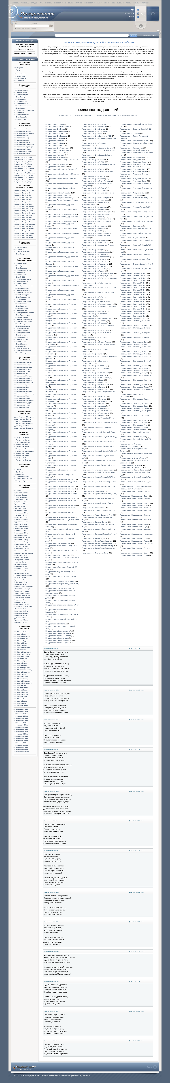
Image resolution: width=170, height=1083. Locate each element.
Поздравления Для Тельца (55, 153)
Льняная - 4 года (20, 497)
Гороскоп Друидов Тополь (24, 233)
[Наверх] (152, 1067)
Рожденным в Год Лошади (24, 168)
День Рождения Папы (22, 426)
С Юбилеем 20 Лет (21, 716)
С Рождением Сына (21, 453)
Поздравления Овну (21, 129)
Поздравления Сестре (22, 405)
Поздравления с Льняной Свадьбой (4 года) (98, 503)
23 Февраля (18, 68)
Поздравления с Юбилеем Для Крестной (135, 361)
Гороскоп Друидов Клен (23, 215)
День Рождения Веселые (23, 428)
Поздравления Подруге (23, 403)
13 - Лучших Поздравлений (127, 115)
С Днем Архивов (20, 266)
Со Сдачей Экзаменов (22, 251)
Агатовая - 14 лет (20, 524)
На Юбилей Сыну (20, 696)
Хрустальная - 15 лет (21, 526)
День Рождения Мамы (22, 421)
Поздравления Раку (21, 135)
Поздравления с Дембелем (55, 624)
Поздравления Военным (54, 124)
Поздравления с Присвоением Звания (134, 164)
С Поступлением (20, 247)
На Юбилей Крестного (22, 652)
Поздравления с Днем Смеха (93, 354)
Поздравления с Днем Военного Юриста (97, 148)
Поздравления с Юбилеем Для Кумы (134, 368)
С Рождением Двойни (22, 444)
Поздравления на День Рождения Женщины (62, 174)
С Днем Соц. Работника (23, 321)
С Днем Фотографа (21, 339)
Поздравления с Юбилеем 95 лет (132, 318)
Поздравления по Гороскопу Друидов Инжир (62, 233)
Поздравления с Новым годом (93, 539)
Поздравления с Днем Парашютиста (96, 257)
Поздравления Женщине (23, 376)
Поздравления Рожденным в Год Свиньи (60, 508)
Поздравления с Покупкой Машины (133, 150)
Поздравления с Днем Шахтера (94, 406)
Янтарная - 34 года (21, 568)
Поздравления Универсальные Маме (134, 524)
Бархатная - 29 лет (21, 557)
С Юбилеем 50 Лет (21, 729)
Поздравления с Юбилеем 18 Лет (132, 281)
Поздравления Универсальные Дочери (134, 503)
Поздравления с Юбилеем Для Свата (134, 404)
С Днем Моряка (20, 299)
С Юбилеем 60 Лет (21, 734)
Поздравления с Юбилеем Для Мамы (134, 370)
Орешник (24, 224)
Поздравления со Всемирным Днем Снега (136, 453)
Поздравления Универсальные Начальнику (136, 534)
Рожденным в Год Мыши (23, 170)
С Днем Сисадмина (21, 324)
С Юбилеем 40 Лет (21, 725)
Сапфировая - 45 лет (22, 593)
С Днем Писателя (20, 306)
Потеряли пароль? (30, 28)
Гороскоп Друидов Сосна (23, 231)
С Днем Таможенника (22, 330)
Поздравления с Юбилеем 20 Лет (132, 283)
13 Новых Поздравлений (82, 115)
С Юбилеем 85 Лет (21, 745)
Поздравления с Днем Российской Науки (97, 318)
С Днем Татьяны (20, 119)
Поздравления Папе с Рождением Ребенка (61, 200)
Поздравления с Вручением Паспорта (59, 581)
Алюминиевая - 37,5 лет (23, 575)
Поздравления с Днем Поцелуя (94, 269)
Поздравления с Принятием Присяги (134, 162)
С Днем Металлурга (21, 295)
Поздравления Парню (22, 398)
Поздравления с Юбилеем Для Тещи (134, 427)
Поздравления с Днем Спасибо (94, 366)
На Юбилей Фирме (21, 705)
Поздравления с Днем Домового (94, 190)
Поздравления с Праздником (131, 160)
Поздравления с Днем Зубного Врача (96, 198)
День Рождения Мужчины (23, 423)
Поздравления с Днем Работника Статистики (99, 288)
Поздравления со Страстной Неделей (134, 486)
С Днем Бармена (20, 268)
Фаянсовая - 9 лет (20, 510)
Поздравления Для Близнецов (57, 127)
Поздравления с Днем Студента (94, 375)
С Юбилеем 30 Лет (21, 720)
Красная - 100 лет (20, 622)
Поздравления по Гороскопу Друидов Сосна (62, 285)
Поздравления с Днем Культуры (94, 228)
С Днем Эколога (20, 346)
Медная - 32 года (20, 564)
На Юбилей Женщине (22, 647)
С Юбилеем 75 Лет (21, 740)
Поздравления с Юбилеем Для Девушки (135, 328)
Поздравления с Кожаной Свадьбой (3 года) (98, 472)
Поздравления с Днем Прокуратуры (95, 276)
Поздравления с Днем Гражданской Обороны (99, 172)
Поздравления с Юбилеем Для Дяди (134, 344)
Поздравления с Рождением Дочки (133, 181)
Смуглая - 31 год (20, 562)
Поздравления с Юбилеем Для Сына (134, 420)
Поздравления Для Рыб (54, 146)
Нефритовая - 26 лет (21, 551)
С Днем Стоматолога (22, 326)
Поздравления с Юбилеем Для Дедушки (135, 333)
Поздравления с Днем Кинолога (94, 209)
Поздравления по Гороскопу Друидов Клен (61, 252)
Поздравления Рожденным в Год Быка (59, 479)
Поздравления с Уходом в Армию (132, 238)
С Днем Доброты (20, 101)
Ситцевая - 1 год (20, 490)
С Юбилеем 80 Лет (21, 743)
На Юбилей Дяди (20, 643)
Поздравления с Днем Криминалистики (97, 219)
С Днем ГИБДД (19, 277)
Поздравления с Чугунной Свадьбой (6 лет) (136, 264)
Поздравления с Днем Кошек (93, 217)
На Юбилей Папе (20, 674)
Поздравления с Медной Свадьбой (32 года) (98, 510)
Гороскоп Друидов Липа (23, 217)
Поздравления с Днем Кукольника (94, 226)
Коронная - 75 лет (20, 615)
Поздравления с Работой (129, 167)
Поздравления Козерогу (23, 149)
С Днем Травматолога (22, 333)
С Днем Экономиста (21, 348)
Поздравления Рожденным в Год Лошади (61, 494)
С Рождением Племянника (24, 449)
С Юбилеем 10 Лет (21, 709)
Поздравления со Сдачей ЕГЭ (131, 468)
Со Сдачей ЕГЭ (19, 249)
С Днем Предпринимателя (24, 312)
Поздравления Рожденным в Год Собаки (60, 513)
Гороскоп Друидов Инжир (24, 206)
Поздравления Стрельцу (23, 147)
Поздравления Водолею (23, 151)
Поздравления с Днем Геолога (93, 160)
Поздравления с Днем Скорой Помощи (96, 342)
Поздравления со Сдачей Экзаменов (134, 470)
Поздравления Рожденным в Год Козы (59, 489)
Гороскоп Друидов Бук (22, 193)
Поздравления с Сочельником (131, 226)
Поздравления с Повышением (131, 148)
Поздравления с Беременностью (57, 543)
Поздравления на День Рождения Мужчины (61, 183)
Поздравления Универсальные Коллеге (135, 515)
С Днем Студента (20, 254)
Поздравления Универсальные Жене (134, 508)
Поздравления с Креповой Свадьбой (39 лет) (99, 486)
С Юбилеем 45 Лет (21, 727)
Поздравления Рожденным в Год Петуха (60, 505)
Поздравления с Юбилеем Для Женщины (135, 347)
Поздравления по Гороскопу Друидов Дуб (61, 221)
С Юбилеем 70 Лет (21, 738)
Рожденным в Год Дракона (24, 159)
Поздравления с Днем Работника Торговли (98, 292)
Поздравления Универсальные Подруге (135, 548)
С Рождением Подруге (22, 460)
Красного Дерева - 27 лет (23, 553)
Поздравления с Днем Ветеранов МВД (96, 136)
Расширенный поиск (149, 35)
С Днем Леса (19, 112)
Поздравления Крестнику (23, 382)
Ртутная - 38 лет (20, 577)
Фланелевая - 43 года (22, 589)
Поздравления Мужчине (23, 391)
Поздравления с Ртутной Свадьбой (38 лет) (136, 202)
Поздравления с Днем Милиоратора (95, 243)
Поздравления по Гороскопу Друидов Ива (61, 228)
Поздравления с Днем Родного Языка (96, 302)
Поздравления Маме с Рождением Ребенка (61, 160)
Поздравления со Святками (130, 465)
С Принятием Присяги (22, 476)
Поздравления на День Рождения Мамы (60, 179)
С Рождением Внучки (22, 440)
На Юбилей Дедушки (22, 636)
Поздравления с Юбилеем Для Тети (133, 425)
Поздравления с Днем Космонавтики (96, 214)
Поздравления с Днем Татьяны (93, 387)
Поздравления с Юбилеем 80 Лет (132, 311)
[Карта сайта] (131, 17)
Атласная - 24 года (21, 546)
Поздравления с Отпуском (130, 134)
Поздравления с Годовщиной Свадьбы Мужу (62, 605)
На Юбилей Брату (20, 634)
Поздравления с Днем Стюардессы (95, 378)
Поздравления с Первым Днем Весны (134, 141)
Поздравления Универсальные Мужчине (135, 529)
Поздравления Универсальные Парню (134, 541)
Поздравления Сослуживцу (130, 489)
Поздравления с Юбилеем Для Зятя (133, 354)
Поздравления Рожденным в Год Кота (59, 491)
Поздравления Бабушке (23, 362)
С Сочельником (20, 78)
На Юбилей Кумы (20, 661)
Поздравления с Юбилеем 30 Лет (132, 288)
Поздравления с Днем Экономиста (95, 411)
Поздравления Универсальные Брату (134, 496)
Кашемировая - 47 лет (22, 595)
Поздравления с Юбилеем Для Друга (134, 342)
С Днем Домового (21, 103)
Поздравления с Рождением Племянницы (136, 188)
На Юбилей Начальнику (23, 670)
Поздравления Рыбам (22, 153)
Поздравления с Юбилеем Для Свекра (134, 408)
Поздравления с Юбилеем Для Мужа (134, 373)
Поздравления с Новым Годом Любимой (97, 543)
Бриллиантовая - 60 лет (23, 606)
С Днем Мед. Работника (23, 292)
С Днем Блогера (20, 272)
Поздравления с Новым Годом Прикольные (98, 548)
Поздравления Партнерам (23, 400)
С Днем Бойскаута (21, 94)
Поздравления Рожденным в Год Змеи (59, 486)
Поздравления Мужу (21, 389)
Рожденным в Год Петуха (23, 175)
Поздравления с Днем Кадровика (94, 207)
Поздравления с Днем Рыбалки (94, 321)
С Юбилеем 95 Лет (21, 749)
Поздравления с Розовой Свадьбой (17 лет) (136, 198)
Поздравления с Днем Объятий (94, 254)
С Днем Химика (20, 342)
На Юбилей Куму (20, 658)
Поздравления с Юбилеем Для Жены (134, 352)
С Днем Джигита (20, 99)
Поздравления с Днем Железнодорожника (98, 193)
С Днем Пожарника (21, 310)
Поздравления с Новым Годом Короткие (97, 541)
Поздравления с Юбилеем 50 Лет (132, 297)
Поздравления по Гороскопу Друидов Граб (61, 217)
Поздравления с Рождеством (131, 195)
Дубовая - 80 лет (20, 618)
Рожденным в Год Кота (22, 166)
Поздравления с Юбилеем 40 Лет (132, 292)
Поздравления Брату (22, 365)
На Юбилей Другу (20, 641)
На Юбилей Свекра (21, 692)
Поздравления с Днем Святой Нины (95, 330)
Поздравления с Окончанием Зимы (95, 553)
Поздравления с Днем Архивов (57, 638)
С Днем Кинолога (20, 283)
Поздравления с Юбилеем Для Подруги (135, 399)
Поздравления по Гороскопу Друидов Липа (61, 257)
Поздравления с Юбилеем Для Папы (134, 385)
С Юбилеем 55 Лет (21, 732)
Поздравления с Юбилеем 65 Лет (132, 304)
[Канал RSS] (131, 10)
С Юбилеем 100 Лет (21, 752)
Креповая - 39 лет (20, 580)
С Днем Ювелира (20, 353)
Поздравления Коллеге (22, 378)
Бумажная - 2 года (21, 493)
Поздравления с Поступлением (132, 157)
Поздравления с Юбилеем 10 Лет (132, 273)
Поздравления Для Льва (54, 138)
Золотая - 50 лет (20, 602)
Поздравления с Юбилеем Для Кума (133, 366)
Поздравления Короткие (23, 380)
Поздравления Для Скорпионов (57, 148)
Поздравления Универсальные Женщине (135, 510)
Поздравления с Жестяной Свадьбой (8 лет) (99, 432)
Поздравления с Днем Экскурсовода (96, 413)
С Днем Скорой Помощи (23, 319)
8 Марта (17, 70)
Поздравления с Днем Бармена (94, 124)
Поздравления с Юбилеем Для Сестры (135, 416)
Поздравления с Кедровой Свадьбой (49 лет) (99, 465)
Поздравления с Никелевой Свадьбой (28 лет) (99, 534)
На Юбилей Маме (20, 663)
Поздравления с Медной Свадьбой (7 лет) (98, 515)
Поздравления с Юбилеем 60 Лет (132, 302)
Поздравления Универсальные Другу (134, 505)
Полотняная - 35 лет (21, 571)
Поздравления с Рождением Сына (133, 193)
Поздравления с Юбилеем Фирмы (133, 437)
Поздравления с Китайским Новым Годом (97, 470)
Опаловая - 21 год (21, 540)
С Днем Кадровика (21, 281)
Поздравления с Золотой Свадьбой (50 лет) (98, 442)
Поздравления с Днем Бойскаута (94, 131)
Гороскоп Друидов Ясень (23, 237)
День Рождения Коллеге (23, 419)
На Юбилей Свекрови (22, 690)
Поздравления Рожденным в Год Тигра (60, 517)
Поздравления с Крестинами (93, 491)
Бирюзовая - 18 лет (21, 533)
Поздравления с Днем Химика (93, 404)
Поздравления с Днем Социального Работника (99, 356)
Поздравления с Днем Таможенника (95, 385)
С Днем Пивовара (20, 304)
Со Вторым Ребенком (22, 442)
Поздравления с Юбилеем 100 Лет (133, 276)
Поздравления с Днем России (93, 311)
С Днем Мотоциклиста (22, 301)
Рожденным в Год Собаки (23, 179)
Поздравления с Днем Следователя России (98, 344)
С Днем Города (19, 97)
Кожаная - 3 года (20, 495)
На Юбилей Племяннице (23, 683)
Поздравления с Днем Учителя (93, 397)
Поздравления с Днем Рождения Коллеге (97, 304)
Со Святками (19, 80)
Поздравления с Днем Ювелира (94, 416)
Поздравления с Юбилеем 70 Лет (132, 307)
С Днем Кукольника (21, 288)
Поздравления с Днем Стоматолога (95, 373)
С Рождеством (19, 76)
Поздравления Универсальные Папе (134, 539)
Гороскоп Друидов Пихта (23, 226)
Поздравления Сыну (21, 407)
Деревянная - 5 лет (21, 499)
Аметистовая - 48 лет (22, 597)
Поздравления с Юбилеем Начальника (134, 432)
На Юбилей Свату (20, 685)
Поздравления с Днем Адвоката (57, 631)
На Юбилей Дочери (21, 638)
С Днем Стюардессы (21, 328)
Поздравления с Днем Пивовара (94, 259)
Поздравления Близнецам (24, 133)
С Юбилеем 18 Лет (21, 714)
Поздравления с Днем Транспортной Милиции (99, 392)
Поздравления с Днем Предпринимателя (98, 273)
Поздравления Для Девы (54, 134)
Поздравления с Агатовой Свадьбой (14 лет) (62, 520)
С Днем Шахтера (20, 344)
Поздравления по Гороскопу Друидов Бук (61, 209)
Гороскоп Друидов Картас (24, 208)
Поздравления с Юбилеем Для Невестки (135, 380)
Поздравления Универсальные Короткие (135, 520)
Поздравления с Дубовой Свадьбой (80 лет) (98, 418)
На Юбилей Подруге (21, 679)
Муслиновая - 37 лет (21, 573)
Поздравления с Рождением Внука (133, 169)
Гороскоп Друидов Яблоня (24, 235)
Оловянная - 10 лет (21, 513)
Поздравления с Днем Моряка (93, 250)
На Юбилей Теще (20, 701)
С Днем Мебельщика (21, 290)
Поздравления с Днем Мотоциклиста (96, 252)
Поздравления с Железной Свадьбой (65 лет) (99, 423)
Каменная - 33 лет (20, 566)
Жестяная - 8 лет (20, 508)
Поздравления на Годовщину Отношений (61, 169)
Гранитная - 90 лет (21, 620)
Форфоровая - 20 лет (22, 537)
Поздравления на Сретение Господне (59, 198)
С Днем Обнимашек (21, 115)
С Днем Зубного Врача (22, 279)
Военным (17, 469)
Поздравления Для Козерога (56, 136)
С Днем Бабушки (20, 92)
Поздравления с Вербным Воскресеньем (60, 577)
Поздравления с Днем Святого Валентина (98, 325)
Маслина (24, 220)
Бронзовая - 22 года (21, 542)
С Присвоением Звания (23, 478)
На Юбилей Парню (21, 676)
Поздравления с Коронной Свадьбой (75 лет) (99, 477)
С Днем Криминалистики (23, 286)
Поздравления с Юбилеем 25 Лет (132, 285)
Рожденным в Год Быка (23, 157)
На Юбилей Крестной (22, 654)
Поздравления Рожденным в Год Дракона (61, 482)
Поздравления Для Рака (54, 143)
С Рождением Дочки (21, 446)
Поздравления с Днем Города (93, 169)
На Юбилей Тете (20, 703)
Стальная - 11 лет (20, 515)
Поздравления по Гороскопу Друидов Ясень (62, 299)
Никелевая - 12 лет (21, 517)
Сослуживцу (19, 474)
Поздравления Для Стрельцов (57, 150)
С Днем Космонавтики (22, 106)
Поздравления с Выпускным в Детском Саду (62, 584)
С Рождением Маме (21, 455)
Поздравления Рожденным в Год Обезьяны (61, 501)
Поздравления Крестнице (23, 385)
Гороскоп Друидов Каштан (24, 211)
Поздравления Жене (21, 373)
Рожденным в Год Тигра (23, 182)
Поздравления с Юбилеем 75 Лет (132, 309)
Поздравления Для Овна (54, 141)
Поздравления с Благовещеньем (57, 555)
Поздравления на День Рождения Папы (60, 188)
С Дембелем (18, 472)
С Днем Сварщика (21, 317)
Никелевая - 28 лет (21, 555)
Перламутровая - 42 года (23, 586)
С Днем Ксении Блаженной (24, 110)
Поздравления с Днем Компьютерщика (96, 212)
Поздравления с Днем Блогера (93, 129)
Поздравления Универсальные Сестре (134, 553)
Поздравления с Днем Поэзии (93, 271)
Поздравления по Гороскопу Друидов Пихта (62, 276)
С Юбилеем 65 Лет (21, 736)
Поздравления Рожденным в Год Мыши (60, 498)
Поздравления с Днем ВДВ (92, 134)
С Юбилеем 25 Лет (21, 718)
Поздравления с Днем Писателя (94, 262)
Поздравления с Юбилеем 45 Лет (132, 295)
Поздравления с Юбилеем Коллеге (133, 430)
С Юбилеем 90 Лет (21, 747)
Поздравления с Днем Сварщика (94, 323)
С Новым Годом (20, 74)
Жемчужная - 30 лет (21, 560)
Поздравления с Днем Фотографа (94, 401)
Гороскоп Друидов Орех (23, 222)
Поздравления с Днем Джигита (93, 176)
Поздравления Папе (21, 396)
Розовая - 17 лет (20, 530)
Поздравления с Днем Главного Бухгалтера (98, 164)
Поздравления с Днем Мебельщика (95, 233)
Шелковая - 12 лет (21, 519)
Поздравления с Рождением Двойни (133, 179)
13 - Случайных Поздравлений (104, 115)
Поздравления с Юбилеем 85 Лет (132, 314)
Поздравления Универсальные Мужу (134, 527)
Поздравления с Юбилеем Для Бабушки (135, 321)
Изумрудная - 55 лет (21, 604)
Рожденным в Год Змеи (23, 162)
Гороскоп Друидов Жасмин (24, 202)
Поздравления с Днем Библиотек (94, 127)
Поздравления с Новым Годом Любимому (97, 546)
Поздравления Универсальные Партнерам (136, 543)
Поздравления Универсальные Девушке (135, 498)
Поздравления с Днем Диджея (93, 179)
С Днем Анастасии (21, 90)
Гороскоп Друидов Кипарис (24, 213)
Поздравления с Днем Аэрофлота (58, 640)
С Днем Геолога (20, 275)
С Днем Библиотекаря (22, 270)
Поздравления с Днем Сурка (92, 380)
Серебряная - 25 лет (21, 548)
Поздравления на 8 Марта (55, 167)
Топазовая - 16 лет (21, 528)
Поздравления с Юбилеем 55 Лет (132, 299)
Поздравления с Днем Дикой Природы (96, 181)
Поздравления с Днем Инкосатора (95, 200)
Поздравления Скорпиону (24, 144)
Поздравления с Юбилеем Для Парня (134, 387)
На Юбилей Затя (20, 650)
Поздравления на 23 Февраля (56, 164)
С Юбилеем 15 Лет (21, 711)
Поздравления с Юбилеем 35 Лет (132, 290)
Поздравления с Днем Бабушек (57, 643)
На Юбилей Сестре (21, 694)
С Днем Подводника (21, 308)
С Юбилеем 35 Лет (21, 723)
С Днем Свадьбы (20, 117)
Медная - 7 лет (19, 506)
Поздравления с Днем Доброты (94, 188)
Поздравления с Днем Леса (92, 231)
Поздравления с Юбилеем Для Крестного (135, 356)
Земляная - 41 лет (20, 584)
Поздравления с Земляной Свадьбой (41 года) (99, 437)
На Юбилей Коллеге (21, 656)
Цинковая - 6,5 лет (21, 504)
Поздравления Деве (21, 140)
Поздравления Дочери (22, 369)
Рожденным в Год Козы (23, 164)
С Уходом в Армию (21, 481)
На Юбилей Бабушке (21, 632)
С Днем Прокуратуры (22, 315)
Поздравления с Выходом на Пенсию (59, 588)
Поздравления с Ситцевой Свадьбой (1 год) (136, 221)
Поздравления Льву (21, 138)
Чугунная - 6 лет (20, 502)
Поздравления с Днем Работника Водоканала (99, 278)
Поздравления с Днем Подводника (95, 264)
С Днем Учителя (20, 335)
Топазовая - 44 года (21, 591)
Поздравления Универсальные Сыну (134, 555)
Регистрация (19, 28)
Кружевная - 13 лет (21, 522)
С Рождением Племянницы (24, 451)
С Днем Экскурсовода (22, 350)
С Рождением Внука (21, 438)
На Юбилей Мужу (20, 665)
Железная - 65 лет (20, 609)
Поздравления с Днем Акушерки (57, 633)
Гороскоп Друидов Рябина (24, 228)
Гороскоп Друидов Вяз (22, 195)
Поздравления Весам (22, 142)
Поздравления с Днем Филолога (94, 399)
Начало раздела (65, 115)
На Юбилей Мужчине (22, 667)
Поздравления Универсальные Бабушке (135, 491)
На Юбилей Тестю (20, 699)
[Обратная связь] (131, 13)
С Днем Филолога (20, 337)
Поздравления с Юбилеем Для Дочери (134, 337)
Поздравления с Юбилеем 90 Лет (132, 316)
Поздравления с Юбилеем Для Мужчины (135, 375)
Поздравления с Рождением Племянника (135, 183)
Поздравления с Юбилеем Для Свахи (134, 406)
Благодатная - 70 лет (21, 613)
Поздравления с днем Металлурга (95, 240)
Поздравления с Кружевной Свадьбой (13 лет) (99, 494)
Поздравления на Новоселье (56, 195)
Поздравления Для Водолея (56, 131)
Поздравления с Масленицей (93, 508)
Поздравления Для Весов (55, 129)
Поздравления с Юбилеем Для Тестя (134, 423)
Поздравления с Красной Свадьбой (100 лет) (99, 482)
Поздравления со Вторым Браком (133, 458)
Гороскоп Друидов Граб (23, 197)
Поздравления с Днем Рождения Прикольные (99, 307)
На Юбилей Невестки (22, 672)
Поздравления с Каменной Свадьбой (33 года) (99, 451)
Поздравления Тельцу (22, 131)
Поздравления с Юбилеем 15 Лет (132, 278)
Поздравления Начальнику (24, 394)
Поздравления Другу (22, 371)
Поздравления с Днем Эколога (93, 408)
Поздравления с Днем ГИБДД (93, 162)
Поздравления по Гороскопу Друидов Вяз (61, 214)
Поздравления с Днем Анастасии (58, 636)
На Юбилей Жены (20, 645)
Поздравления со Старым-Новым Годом (135, 482)
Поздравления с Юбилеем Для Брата (134, 325)
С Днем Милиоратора (22, 297)
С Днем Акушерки (20, 263)
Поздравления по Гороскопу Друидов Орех (61, 266)
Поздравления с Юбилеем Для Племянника (136, 389)
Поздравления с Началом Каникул (95, 522)
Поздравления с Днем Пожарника (94, 266)
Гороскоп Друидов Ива (22, 204)
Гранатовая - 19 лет (21, 535)
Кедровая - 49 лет (20, 600)
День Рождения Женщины (24, 417)
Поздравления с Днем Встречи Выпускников (98, 150)
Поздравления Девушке (23, 367)
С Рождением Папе (21, 458)
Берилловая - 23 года (22, 544)
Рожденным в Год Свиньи (24, 177)
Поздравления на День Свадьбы (57, 193)
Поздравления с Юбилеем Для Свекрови (135, 411)
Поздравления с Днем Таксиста (94, 382)
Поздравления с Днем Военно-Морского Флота (99, 138)
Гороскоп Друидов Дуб (22, 199)
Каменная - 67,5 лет (21, 611)
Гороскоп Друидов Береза (24, 190)
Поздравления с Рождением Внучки (133, 172)
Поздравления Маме (21, 387)
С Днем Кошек (19, 108)
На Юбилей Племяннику (23, 681)
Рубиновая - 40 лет (21, 582)
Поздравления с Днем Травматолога (96, 389)
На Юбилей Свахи (21, 687)
